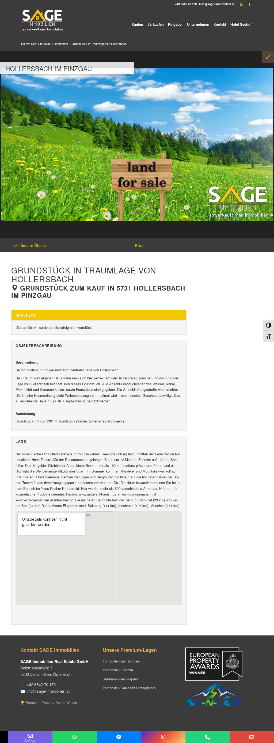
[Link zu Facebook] (250, 4)
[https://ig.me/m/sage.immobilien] (163, 737)
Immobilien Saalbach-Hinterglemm (129, 687)
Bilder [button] (140, 245)
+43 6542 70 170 (186, 4)
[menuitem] (137, 22)
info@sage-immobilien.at (217, 4)
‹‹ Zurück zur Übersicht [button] (31, 245)
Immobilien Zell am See (121, 661)
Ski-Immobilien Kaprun (120, 678)
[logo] (42, 22)
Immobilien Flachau (118, 669)
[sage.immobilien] (119, 737)
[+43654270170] (74, 737)
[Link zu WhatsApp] (242, 4)
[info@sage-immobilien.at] (252, 737)
